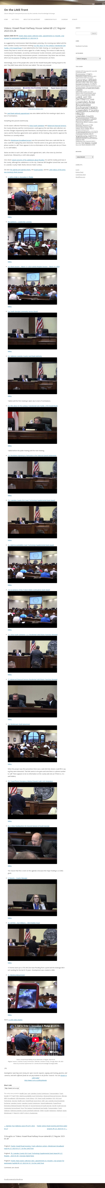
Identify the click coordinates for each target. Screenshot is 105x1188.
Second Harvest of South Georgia (41, 1106)
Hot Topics (15, 19)
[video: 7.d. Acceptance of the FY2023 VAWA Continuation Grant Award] (32, 627)
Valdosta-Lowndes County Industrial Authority (86, 139)
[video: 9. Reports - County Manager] (32, 915)
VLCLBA (6, 1096)
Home (6, 19)
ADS (17, 1096)
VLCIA (80, 143)
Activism (80, 71)
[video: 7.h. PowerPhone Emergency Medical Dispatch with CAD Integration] (32, 819)
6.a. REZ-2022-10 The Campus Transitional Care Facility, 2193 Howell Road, (33, 406)
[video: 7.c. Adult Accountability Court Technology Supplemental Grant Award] (32, 582)
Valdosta (7, 1110)
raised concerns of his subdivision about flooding (28, 160)
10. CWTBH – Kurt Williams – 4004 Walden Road (24, 923)
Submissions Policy (51, 19)
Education (81, 76)
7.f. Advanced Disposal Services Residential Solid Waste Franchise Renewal (32, 679)
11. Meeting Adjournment (16, 975)
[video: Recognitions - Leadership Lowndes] (32, 259)
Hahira (79, 92)
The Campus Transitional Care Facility (36, 1108)
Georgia (14, 1101)
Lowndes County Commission (40, 1093)
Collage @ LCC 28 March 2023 (35, 109)
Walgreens (52, 1110)
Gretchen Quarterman (87, 88)
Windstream (8, 1113)
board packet (38, 170)
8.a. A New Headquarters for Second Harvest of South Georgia (28, 826)
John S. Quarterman (31, 1113)
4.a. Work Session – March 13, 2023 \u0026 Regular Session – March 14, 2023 (33, 267)
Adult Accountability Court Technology (31, 1096)
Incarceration (90, 93)
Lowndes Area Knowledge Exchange (87, 104)
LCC (90, 99)
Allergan (64, 1096)
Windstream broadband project (21, 140)
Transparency (87, 131)
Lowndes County (16, 1103)
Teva (22, 1108)
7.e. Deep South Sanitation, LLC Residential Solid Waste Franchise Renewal (32, 635)
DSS (54, 1098)
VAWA (42, 1110)
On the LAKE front (16, 10)
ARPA (5, 1098)
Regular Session (84, 125)
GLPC (93, 82)
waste (64, 1110)
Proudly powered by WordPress (13, 1179)
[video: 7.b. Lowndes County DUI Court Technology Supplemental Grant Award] (32, 538)
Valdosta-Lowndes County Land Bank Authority (24, 1110)
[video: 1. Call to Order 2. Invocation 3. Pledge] (32, 214)
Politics (92, 122)
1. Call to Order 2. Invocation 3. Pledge (20, 177)
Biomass (87, 71)
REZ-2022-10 (26, 1106)
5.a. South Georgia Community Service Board (23, 311)
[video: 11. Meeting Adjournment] (32, 1012)
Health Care (23, 1093)
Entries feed (79, 172)
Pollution (79, 123)
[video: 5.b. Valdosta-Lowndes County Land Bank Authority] (32, 394)
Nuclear (89, 120)
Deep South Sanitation (36, 126)
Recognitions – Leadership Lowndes (20, 222)
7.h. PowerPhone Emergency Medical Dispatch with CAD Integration (30, 781)
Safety (80, 128)
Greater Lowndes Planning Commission (88, 86)
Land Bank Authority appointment (18, 113)
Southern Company (82, 130)
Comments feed (81, 175)
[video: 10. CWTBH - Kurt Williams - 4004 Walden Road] (32, 960)
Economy (84, 74)
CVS (36, 1098)
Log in (77, 170)
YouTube (85, 46)
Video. (10, 217)
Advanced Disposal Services (57, 126)
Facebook (79, 46)
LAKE (43, 1101)
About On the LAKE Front (31, 19)
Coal (94, 71)
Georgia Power (82, 82)
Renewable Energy (84, 127)
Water (91, 142)
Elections (92, 76)
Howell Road (29, 1101)
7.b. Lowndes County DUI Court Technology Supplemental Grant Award (31, 500)
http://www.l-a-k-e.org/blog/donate (35, 1080)
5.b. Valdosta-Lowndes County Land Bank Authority (25, 356)
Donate (74, 19)
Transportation (54, 1093)
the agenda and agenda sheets (20, 170)
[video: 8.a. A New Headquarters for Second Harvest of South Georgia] (32, 863)
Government (86, 83)
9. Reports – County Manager (17, 878)
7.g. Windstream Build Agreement (19, 724)
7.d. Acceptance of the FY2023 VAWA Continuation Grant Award (29, 590)
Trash (61, 1093)
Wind (78, 145)
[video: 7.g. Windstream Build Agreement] (32, 762)
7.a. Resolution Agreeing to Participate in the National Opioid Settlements (32, 455)
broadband (11, 1098)
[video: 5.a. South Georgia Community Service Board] (32, 349)
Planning (82, 122)
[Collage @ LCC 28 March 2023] (35, 107)
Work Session (88, 145)
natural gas (80, 120)
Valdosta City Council (85, 141)
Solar (89, 128)
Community (81, 72)
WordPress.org (80, 177)
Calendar (64, 19)
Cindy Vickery (30, 1098)
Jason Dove (37, 1101)
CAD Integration (20, 1098)
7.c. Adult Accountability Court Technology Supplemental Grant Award (31, 545)
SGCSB (54, 1106)
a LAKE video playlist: (16, 1020)
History (80, 93)
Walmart (59, 1110)
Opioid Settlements (46, 1103)
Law (29, 1093)
